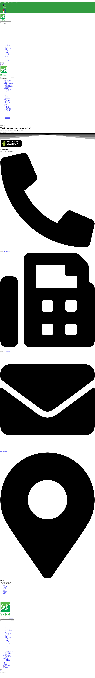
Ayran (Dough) (7, 29)
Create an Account (3, 674)
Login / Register (5, 667)
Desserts (4, 27)
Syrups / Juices (7, 32)
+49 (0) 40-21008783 (7, 251)
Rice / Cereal (7, 56)
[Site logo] (3, 20)
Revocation (5, 586)
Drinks (4, 28)
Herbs (6, 37)
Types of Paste (7, 53)
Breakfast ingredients (8, 25)
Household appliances (6, 41)
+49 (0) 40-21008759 (7, 351)
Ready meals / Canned (6, 50)
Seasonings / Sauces (8, 39)
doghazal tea (7, 59)
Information (5, 598)
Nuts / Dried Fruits (8, 45)
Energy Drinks (7, 31)
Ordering (4, 599)
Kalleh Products (7, 35)
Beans (6, 55)
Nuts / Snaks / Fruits (6, 44)
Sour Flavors (7, 40)
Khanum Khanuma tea (9, 60)
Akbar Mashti (7, 34)
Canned (6, 51)
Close (1, 670)
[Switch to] (3, 6)
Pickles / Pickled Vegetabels (7, 47)
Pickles (6, 49)
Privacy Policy (5, 600)
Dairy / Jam (5, 24)
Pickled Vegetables (8, 48)
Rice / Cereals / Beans (6, 54)
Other (6, 43)
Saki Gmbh (18, 2)
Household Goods (8, 42)
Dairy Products (7, 26)
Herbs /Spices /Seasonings (7, 36)
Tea (3, 57)
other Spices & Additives (9, 38)
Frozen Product (5, 33)
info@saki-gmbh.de (3, 451)
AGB (4, 585)
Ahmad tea (7, 58)
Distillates (6, 30)
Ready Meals (7, 52)
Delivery (4, 588)
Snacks (6, 46)
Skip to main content (10, 0)
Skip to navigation (3, 0)
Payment (4, 587)
